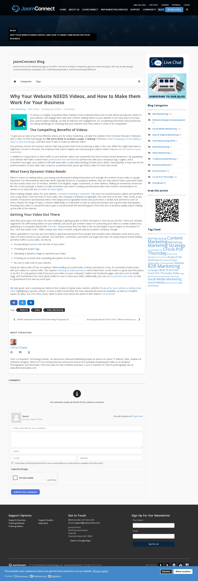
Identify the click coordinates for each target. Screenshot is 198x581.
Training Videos (16, 526)
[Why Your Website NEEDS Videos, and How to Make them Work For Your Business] (19, 122)
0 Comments (69, 109)
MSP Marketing (160, 113)
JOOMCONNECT (89, 10)
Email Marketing (160, 146)
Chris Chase (33, 109)
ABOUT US (73, 10)
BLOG (161, 9)
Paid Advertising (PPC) (163, 140)
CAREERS (165, 5)
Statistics (56, 576)
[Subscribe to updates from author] (20, 352)
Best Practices (168, 270)
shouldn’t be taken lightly (50, 189)
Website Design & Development (168, 120)
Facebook (163, 257)
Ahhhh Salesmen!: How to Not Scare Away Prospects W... (43, 319)
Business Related (161, 164)
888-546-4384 (140, 5)
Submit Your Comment (25, 492)
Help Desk (43, 523)
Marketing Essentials (163, 276)
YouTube (52, 226)
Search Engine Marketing (165, 134)
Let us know (108, 293)
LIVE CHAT (153, 5)
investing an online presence (71, 270)
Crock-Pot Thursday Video (164, 273)
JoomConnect (159, 170)
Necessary (22, 576)
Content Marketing (165, 239)
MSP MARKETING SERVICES (113, 10)
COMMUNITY (148, 10)
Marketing (175, 242)
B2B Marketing (164, 266)
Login (186, 5)
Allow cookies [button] (183, 571)
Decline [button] (166, 571)
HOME (63, 10)
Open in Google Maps (80, 540)
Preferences (39, 576)
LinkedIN (174, 565)
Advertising (175, 276)
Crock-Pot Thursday (163, 176)
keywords (33, 244)
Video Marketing (18, 109)
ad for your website (116, 288)
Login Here (138, 416)
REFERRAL (176, 5)
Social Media (156, 282)
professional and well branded (64, 159)
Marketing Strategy (166, 245)
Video (37, 310)
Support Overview (17, 520)
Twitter (167, 565)
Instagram (157, 182)
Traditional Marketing (164, 158)
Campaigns (153, 270)
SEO (161, 259)
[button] (139, 81)
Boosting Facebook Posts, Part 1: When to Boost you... (112, 319)
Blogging (172, 257)
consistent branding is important (74, 193)
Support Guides (45, 520)
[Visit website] (11, 352)
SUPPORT (135, 10)
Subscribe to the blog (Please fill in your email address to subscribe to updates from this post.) (59, 463)
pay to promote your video (119, 276)
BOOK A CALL (174, 9)
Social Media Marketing (164, 128)
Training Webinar (17, 523)
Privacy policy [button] (100, 571)
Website (24, 310)
